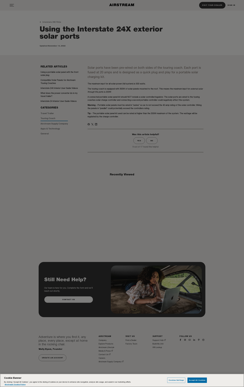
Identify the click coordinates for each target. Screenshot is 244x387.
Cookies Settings (176, 380)
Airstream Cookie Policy (15, 384)
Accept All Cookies (197, 380)
